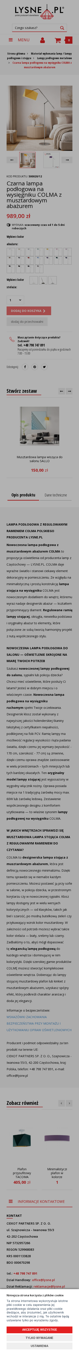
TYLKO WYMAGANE (39, 1338)
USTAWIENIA (39, 1346)
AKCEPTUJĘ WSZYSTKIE (39, 1329)
